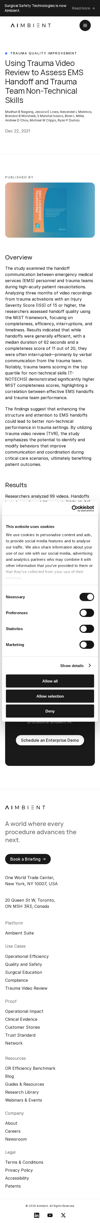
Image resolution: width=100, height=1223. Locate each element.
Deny (50, 711)
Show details (72, 665)
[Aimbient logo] (31, 25)
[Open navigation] (85, 25)
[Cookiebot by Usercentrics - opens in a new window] (72, 508)
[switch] (86, 613)
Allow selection (50, 696)
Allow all (50, 681)
